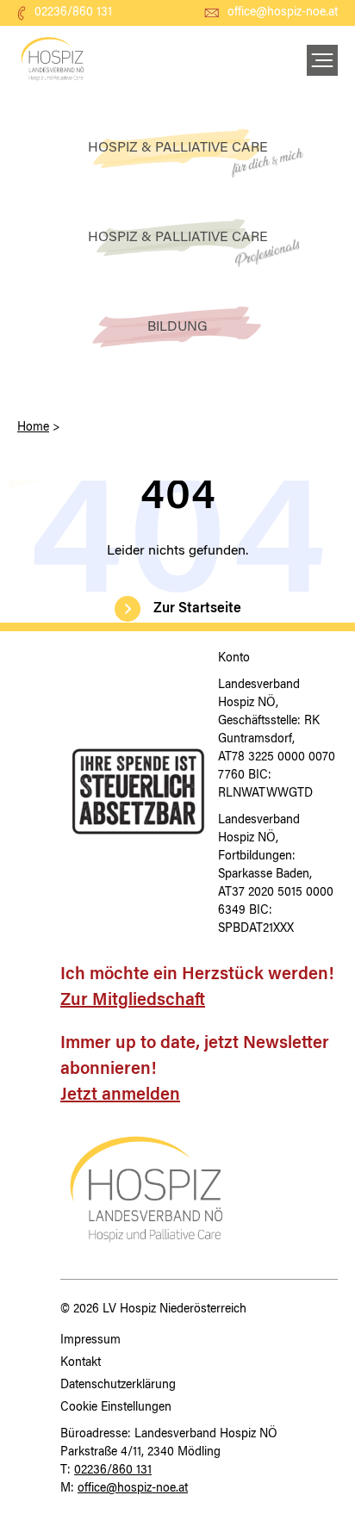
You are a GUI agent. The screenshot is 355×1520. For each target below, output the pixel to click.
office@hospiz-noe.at (282, 13)
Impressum (90, 1341)
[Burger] (322, 60)
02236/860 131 (73, 13)
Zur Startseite (197, 609)
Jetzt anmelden (120, 1095)
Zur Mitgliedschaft (132, 1000)
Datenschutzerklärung (118, 1386)
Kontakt (80, 1363)
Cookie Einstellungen (115, 1408)
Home (33, 428)
